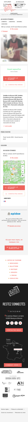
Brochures (14, 263)
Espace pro (14, 278)
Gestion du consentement (7, 412)
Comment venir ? (13, 365)
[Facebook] (7, 323)
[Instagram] (12, 323)
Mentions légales (5, 409)
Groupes (14, 272)
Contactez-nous (14, 330)
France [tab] (8, 339)
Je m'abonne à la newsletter (14, 248)
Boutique (14, 269)
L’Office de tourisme (14, 260)
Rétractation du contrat (20, 412)
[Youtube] (20, 323)
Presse (14, 275)
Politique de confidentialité (17, 409)
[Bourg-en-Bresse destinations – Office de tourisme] (14, 296)
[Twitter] (16, 323)
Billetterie (14, 266)
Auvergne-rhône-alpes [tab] (12, 343)
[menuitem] (7, 2)
